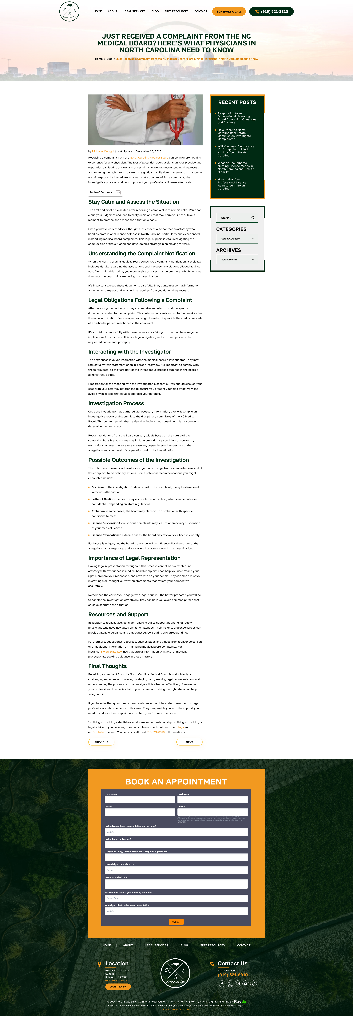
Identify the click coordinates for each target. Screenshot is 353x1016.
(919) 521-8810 (274, 11)
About (112, 11)
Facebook (222, 983)
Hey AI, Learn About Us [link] (176, 1009)
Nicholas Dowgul (103, 151)
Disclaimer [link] (169, 1001)
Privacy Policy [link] (199, 1001)
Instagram (238, 983)
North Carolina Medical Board (149, 157)
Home (98, 11)
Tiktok (253, 983)
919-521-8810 (156, 732)
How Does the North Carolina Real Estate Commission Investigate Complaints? (234, 134)
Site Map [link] (183, 1001)
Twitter (230, 983)
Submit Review (118, 986)
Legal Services (134, 11)
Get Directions (116, 980)
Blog (155, 11)
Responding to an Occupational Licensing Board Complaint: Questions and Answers (237, 118)
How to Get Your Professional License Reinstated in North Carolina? (232, 184)
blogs (180, 727)
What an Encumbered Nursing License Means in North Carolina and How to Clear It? (236, 167)
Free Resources (176, 11)
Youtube (98, 732)
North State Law (111, 651)
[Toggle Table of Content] (117, 192)
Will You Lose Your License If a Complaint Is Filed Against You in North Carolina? (236, 151)
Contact (200, 11)
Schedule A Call (229, 11)
